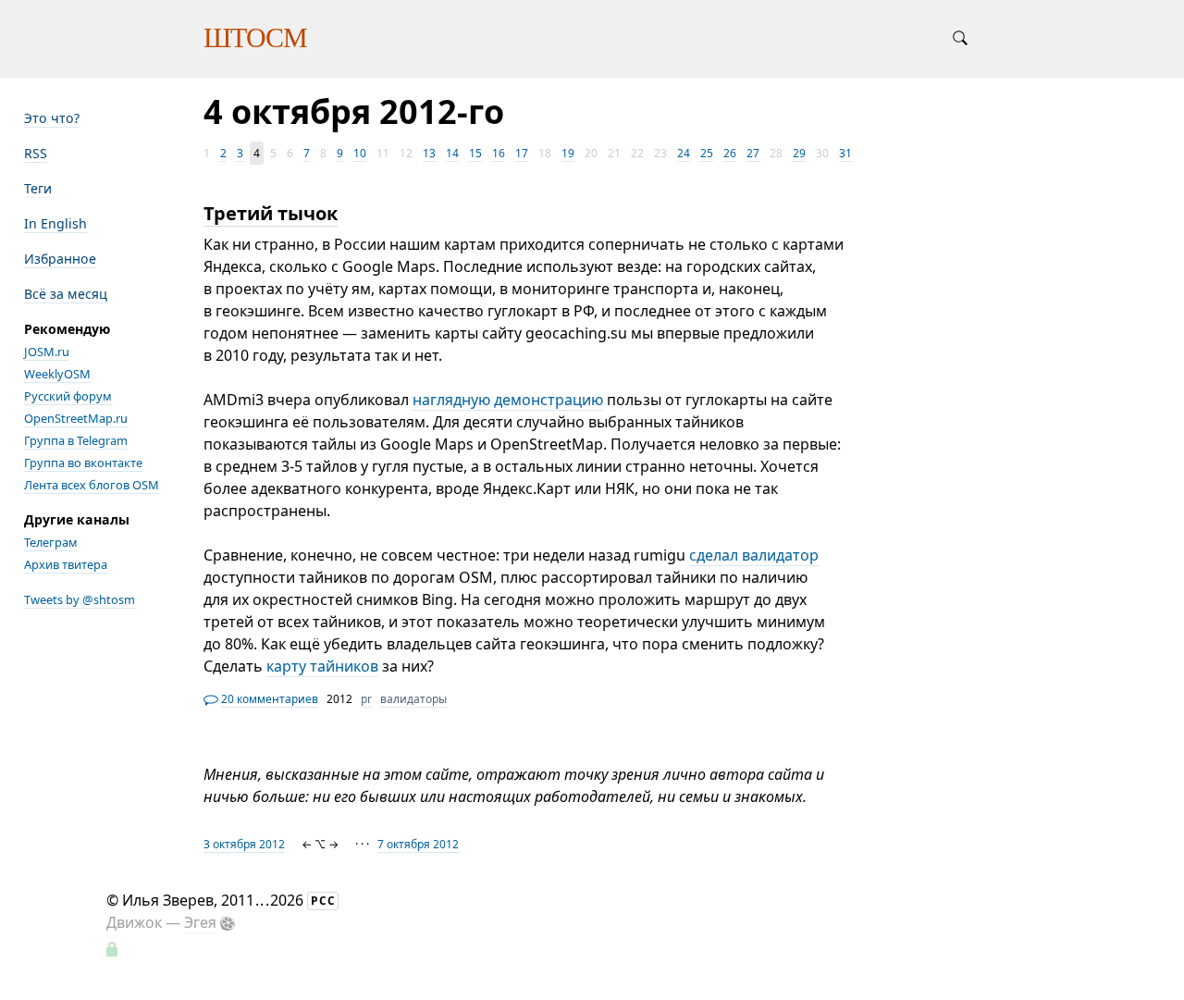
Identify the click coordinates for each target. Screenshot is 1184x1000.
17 (521, 153)
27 (752, 153)
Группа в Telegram (76, 440)
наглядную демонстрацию (508, 399)
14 (452, 153)
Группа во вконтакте (83, 462)
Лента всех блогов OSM (91, 484)
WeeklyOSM (57, 373)
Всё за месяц (65, 293)
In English (55, 223)
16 (498, 153)
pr (366, 699)
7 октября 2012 (418, 844)
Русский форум (68, 396)
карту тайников (322, 666)
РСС (323, 900)
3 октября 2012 (244, 844)
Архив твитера (65, 564)
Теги (38, 188)
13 (429, 153)
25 (706, 153)
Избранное (60, 258)
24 (683, 153)
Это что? (52, 118)
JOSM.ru (46, 351)
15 (475, 153)
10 (359, 153)
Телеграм (51, 542)
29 (799, 153)
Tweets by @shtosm (79, 599)
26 (729, 153)
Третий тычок (271, 213)
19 (567, 153)
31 (845, 153)
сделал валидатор (754, 555)
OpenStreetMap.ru (76, 418)
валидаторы (413, 699)
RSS (35, 153)
